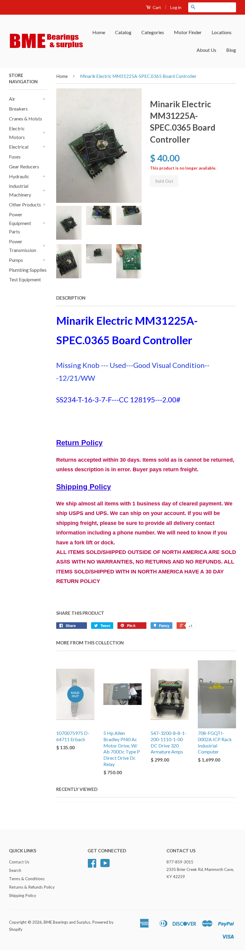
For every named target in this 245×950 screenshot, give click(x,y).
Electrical (18, 146)
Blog (231, 50)
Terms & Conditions (27, 878)
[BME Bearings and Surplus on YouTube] (105, 865)
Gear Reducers (24, 166)
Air (12, 99)
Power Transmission (22, 245)
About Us (206, 50)
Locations (222, 32)
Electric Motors (17, 133)
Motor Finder (188, 32)
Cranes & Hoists (25, 118)
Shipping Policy (22, 895)
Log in (175, 7)
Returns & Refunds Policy (32, 887)
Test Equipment (25, 279)
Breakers (18, 108)
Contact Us (19, 862)
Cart (156, 7)
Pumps (16, 260)
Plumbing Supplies (28, 270)
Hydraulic (19, 176)
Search (15, 870)
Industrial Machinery (20, 190)
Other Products (25, 204)
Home (98, 32)
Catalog (123, 32)
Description (70, 297)
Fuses (15, 156)
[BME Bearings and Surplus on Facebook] (92, 865)
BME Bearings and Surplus (67, 922)
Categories (152, 32)
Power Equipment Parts (20, 223)
